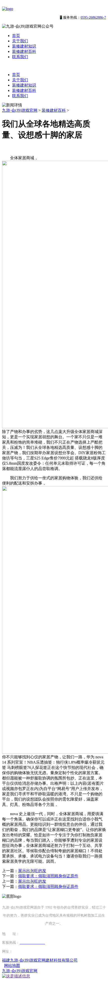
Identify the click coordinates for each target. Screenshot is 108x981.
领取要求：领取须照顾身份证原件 (48, 876)
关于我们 (20, 41)
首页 (16, 35)
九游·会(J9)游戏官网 (19, 110)
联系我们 (20, 57)
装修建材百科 (24, 51)
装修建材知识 (24, 46)
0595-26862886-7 (93, 17)
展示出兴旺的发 (32, 871)
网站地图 (12, 965)
